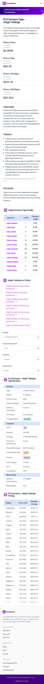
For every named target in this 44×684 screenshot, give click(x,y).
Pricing (5, 654)
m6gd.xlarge (12, 270)
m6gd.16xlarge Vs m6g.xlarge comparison (17, 300)
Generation (7, 366)
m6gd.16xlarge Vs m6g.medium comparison (18, 287)
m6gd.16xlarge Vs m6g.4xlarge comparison (17, 313)
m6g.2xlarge (12, 236)
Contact (6, 666)
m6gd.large (11, 266)
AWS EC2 (6, 630)
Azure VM (6, 634)
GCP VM (6, 637)
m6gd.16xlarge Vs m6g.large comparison (16, 293)
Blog (4, 647)
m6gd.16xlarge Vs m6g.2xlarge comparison (17, 306)
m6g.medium (12, 223)
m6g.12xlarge (12, 249)
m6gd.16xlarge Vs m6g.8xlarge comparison (17, 320)
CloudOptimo (8, 670)
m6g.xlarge (11, 231)
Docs (5, 650)
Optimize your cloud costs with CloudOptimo (16, 10)
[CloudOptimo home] (11, 612)
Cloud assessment (10, 663)
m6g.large (11, 227)
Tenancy (6, 355)
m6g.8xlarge (12, 244)
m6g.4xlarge (12, 240)
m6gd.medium (12, 261)
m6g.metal (11, 253)
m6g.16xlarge (12, 257)
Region (5, 332)
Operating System (10, 343)
